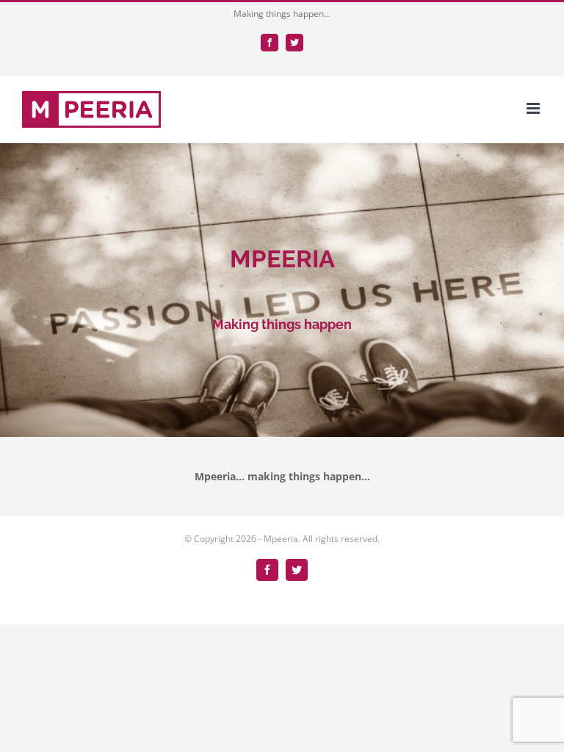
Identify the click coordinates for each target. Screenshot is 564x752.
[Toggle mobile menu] (534, 108)
